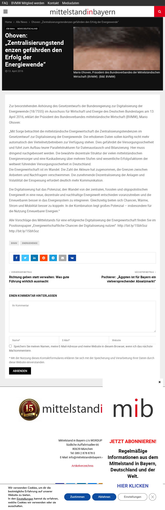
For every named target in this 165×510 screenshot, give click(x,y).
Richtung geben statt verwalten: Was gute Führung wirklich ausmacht (39, 279)
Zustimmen (77, 497)
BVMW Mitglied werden (27, 3)
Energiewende (29, 243)
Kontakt (53, 3)
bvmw (14, 243)
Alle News (10, 28)
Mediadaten (70, 3)
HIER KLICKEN (132, 485)
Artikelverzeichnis (82, 466)
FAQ (5, 3)
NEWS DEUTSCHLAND (27, 28)
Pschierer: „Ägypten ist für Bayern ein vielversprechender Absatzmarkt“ (128, 279)
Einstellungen (25, 499)
